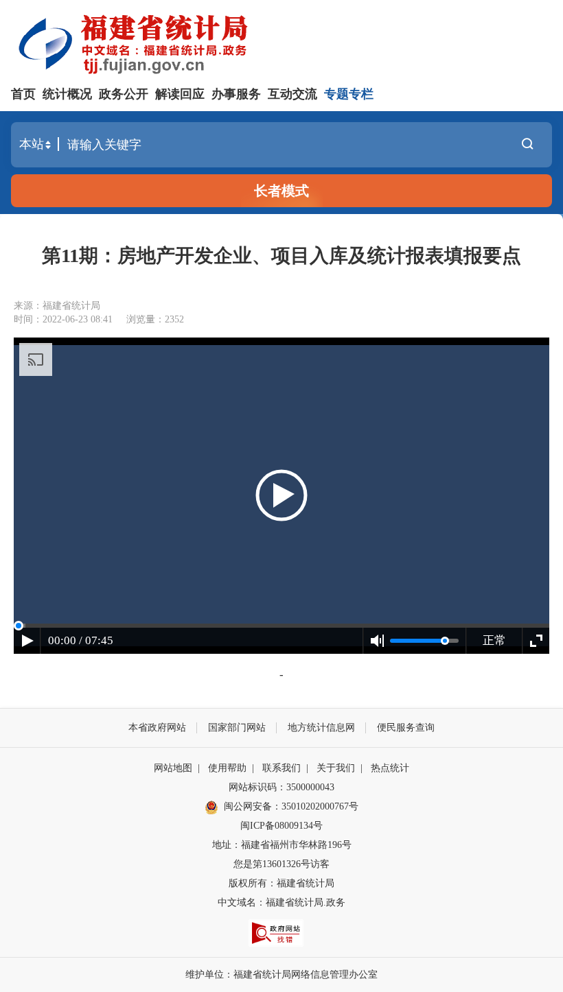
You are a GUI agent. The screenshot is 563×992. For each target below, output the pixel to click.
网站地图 (173, 768)
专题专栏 (349, 94)
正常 (494, 640)
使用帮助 (227, 768)
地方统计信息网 (321, 727)
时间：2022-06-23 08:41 (63, 319)
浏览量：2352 (155, 319)
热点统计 (390, 768)
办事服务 (236, 94)
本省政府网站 (157, 727)
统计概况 (67, 94)
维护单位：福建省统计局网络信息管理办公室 (281, 974)
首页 (23, 94)
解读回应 (180, 94)
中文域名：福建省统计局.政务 (281, 902)
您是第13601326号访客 (281, 864)
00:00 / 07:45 (80, 640)
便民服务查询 (406, 727)
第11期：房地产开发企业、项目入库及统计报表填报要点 (281, 255)
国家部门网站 (237, 727)
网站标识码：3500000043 (281, 787)
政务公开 (123, 94)
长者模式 (281, 190)
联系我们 (281, 768)
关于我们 (336, 768)
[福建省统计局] (281, 42)
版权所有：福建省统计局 (281, 883)
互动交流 (292, 94)
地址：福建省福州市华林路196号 (282, 845)
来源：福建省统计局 (57, 305)
